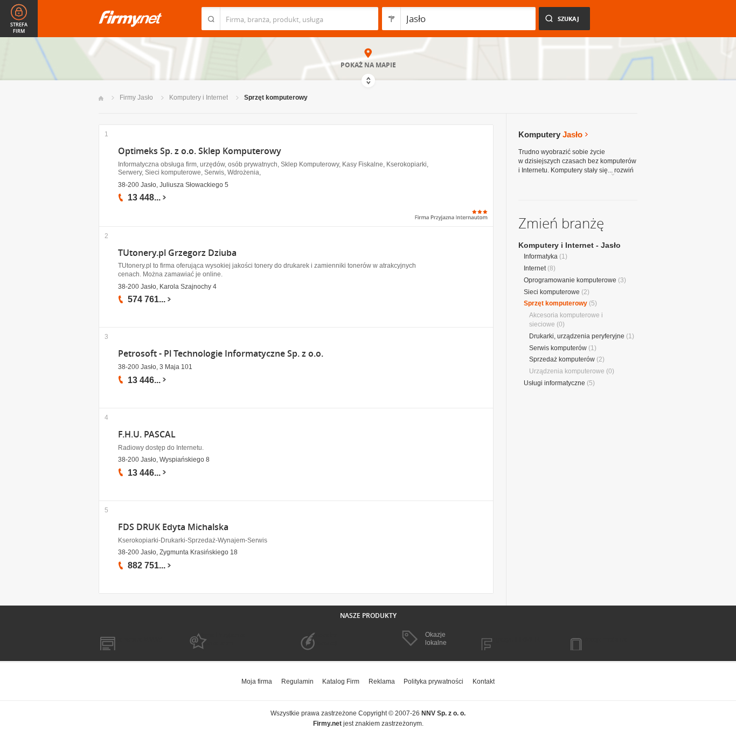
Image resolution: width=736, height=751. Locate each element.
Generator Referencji (323, 638)
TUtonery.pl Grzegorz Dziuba (177, 253)
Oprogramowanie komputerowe (570, 280)
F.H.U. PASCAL (147, 434)
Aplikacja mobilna (601, 639)
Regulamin (297, 681)
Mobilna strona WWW (130, 639)
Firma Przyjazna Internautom (221, 638)
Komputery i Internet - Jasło (569, 245)
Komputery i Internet (198, 97)
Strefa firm (18, 28)
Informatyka (541, 256)
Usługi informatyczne (554, 383)
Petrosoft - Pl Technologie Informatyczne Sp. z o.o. (220, 353)
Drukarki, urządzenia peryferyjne (576, 336)
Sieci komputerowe (552, 292)
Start (101, 98)
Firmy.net (130, 18)
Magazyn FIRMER (513, 639)
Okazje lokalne (436, 638)
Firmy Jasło (136, 97)
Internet (535, 268)
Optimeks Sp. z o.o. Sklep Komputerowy (199, 151)
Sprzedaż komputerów (562, 359)
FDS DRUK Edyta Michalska (173, 527)
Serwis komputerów (558, 348)
